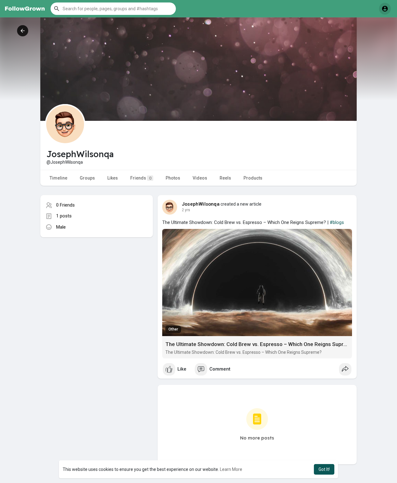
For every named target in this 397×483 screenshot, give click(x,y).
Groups (87, 177)
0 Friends (65, 205)
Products (252, 177)
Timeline (58, 177)
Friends (140, 177)
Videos (200, 177)
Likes (112, 177)
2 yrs (186, 210)
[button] (113, 8)
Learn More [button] (231, 469)
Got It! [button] (324, 469)
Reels (225, 177)
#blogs (337, 222)
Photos (173, 177)
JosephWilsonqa (201, 204)
